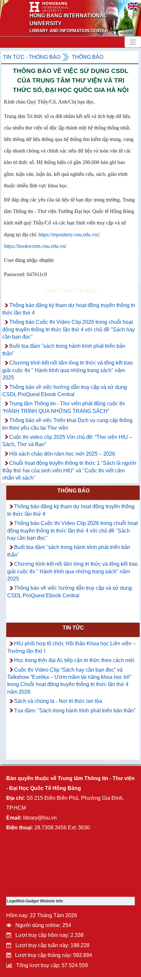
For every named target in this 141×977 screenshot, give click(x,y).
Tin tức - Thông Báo (31, 57)
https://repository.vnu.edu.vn (67, 234)
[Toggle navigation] (133, 42)
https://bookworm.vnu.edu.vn (34, 246)
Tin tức (73, 628)
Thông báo (87, 57)
